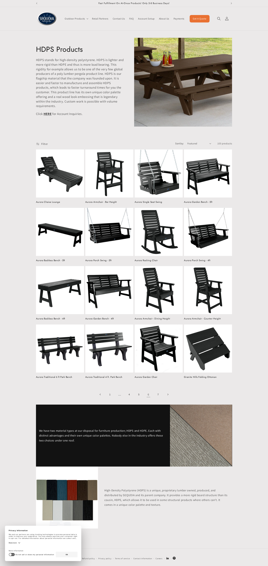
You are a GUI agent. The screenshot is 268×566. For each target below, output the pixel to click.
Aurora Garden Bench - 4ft (99, 318)
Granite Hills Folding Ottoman (200, 377)
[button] (76, 18)
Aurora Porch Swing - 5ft (98, 260)
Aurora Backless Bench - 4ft (50, 318)
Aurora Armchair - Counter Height (202, 318)
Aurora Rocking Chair (146, 260)
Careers (159, 558)
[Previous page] (100, 394)
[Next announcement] (231, 3)
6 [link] (148, 394)
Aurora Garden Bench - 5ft (198, 202)
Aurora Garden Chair (146, 377)
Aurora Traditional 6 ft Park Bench (54, 377)
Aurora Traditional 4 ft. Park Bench (103, 377)
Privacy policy (104, 558)
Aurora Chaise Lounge (48, 202)
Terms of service (122, 558)
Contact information (142, 558)
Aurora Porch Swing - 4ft (197, 260)
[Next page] (168, 394)
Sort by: (179, 143)
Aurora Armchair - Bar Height (101, 202)
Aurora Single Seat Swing (148, 202)
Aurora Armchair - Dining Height (152, 318)
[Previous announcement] (36, 3)
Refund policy (88, 558)
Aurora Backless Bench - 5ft (50, 260)
